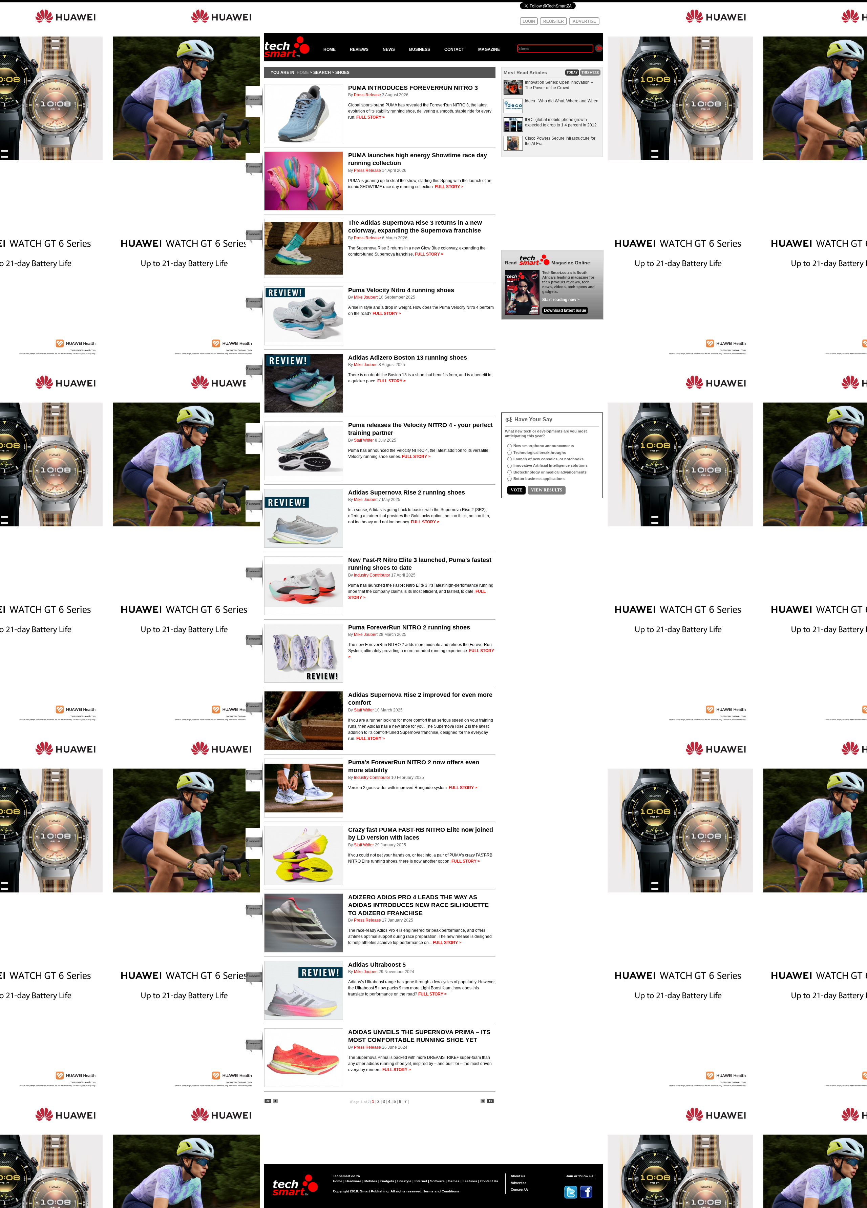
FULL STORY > (370, 117)
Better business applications (539, 479)
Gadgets (387, 1181)
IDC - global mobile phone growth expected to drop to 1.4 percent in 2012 (561, 122)
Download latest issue (565, 310)
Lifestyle (404, 1181)
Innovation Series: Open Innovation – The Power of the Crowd (559, 85)
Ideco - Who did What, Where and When (561, 101)
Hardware (353, 1181)
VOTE (516, 490)
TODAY (572, 72)
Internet (421, 1181)
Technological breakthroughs (539, 452)
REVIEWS (359, 49)
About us (518, 1176)
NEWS (389, 49)
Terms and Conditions (441, 1191)
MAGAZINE (489, 49)
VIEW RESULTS (546, 490)
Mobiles (370, 1181)
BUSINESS (419, 49)
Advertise (519, 1183)
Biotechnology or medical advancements (550, 472)
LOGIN (529, 21)
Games (454, 1181)
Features (470, 1181)
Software (437, 1181)
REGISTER (553, 21)
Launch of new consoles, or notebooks (548, 459)
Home (337, 1181)
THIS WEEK (590, 72)
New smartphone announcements (543, 446)
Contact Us (489, 1181)
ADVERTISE (584, 21)
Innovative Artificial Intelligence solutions (550, 465)
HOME (329, 49)
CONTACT (454, 49)
